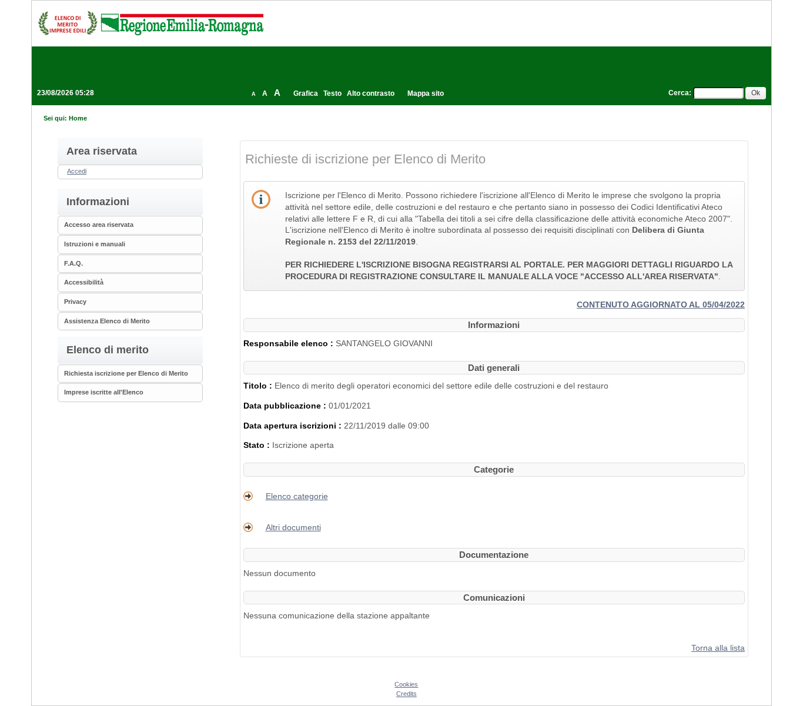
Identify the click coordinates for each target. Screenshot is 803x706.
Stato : (257, 445)
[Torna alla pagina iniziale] (150, 22)
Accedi (76, 171)
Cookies (406, 684)
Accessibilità (83, 282)
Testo (332, 93)
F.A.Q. (73, 263)
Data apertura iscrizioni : (293, 425)
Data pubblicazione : (286, 405)
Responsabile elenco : (289, 343)
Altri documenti (293, 527)
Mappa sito (425, 93)
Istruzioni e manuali (94, 243)
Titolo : (259, 385)
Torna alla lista (718, 648)
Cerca (678, 93)
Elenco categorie (297, 496)
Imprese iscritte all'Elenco (103, 392)
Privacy (75, 301)
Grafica (305, 93)
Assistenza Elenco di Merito (107, 320)
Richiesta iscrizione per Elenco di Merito (126, 373)
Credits (406, 693)
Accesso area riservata (98, 224)
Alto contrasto (370, 93)
